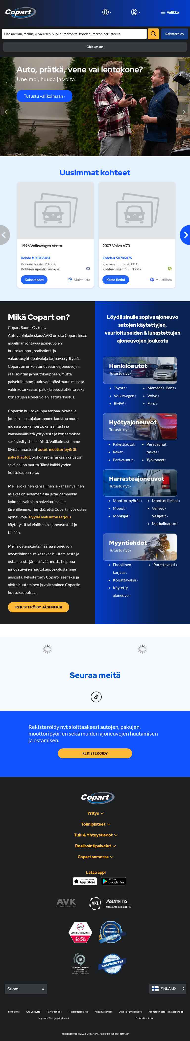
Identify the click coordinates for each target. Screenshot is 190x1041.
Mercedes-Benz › (161, 387)
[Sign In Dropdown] (136, 12)
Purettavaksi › (165, 564)
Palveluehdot (54, 1011)
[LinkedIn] (88, 694)
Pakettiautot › (125, 444)
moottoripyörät (62, 449)
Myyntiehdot (128, 543)
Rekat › (119, 451)
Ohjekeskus (95, 47)
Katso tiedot (34, 280)
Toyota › (120, 387)
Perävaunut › (124, 459)
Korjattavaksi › (125, 580)
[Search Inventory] (153, 33)
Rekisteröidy (174, 34)
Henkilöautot (128, 366)
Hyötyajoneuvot (133, 422)
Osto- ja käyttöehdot (130, 1011)
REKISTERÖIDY (95, 753)
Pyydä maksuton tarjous (50, 516)
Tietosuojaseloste (78, 1011)
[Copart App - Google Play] (113, 881)
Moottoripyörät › (127, 500)
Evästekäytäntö (144, 1018)
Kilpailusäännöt (103, 1011)
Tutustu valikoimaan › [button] (44, 96)
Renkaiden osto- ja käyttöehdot (165, 1011)
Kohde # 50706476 (117, 258)
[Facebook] (85, 694)
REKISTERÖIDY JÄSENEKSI (38, 607)
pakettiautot (19, 457)
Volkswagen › (125, 395)
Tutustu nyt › (120, 373)
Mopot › (120, 508)
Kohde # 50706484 (35, 258)
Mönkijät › (121, 515)
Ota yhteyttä (33, 1011)
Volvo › (153, 395)
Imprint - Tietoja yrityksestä (53, 1018)
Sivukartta (14, 1011)
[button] (185, 235)
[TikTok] (97, 694)
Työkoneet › (156, 459)
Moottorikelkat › (166, 500)
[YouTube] (105, 694)
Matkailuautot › (165, 523)
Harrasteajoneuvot (136, 479)
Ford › (152, 403)
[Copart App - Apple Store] (84, 881)
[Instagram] (86, 694)
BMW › (120, 403)
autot (43, 449)
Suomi (13, 989)
